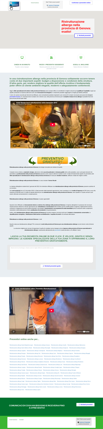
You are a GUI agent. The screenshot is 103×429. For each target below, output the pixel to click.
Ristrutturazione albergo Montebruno (53, 359)
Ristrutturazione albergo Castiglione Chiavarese (37, 361)
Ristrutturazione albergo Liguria (32, 389)
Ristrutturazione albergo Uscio (49, 353)
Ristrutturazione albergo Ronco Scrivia (80, 384)
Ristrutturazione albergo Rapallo (17, 375)
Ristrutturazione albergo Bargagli (82, 353)
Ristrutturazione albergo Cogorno (65, 353)
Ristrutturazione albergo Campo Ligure (19, 384)
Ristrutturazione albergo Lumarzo (35, 359)
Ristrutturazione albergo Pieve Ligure (66, 381)
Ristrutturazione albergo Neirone (17, 361)
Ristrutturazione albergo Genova (51, 370)
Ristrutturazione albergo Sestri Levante (37, 386)
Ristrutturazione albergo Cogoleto (18, 350)
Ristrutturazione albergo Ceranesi (72, 375)
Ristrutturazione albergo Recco (83, 381)
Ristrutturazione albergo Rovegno (18, 353)
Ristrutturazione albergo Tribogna (71, 367)
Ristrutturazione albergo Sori (33, 353)
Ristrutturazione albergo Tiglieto (33, 381)
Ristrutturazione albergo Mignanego (72, 364)
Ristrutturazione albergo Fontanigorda (36, 350)
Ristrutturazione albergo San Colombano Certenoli (41, 384)
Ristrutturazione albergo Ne (52, 372)
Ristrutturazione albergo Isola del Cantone (53, 375)
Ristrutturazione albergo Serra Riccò (52, 356)
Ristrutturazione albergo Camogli (62, 384)
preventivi (57, 230)
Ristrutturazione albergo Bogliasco (54, 350)
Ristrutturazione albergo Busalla (34, 367)
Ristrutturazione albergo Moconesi (34, 356)
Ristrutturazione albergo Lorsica (55, 386)
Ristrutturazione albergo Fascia (57, 361)
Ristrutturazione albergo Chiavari (34, 370)
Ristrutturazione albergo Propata (17, 356)
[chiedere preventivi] (53, 161)
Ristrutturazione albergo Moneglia (68, 370)
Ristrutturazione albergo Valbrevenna (76, 345)
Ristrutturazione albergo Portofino (72, 350)
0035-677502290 (54, 5)
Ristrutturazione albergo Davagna (77, 347)
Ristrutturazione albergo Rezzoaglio (41, 347)
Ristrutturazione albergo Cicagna (34, 378)
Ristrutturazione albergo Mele (49, 381)
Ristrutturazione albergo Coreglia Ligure (52, 367)
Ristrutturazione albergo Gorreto (34, 375)
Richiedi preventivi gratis (53, 266)
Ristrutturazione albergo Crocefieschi (72, 359)
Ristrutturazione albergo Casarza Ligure (19, 372)
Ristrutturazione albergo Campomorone (37, 364)
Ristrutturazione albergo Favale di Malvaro (71, 372)
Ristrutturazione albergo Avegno (37, 372)
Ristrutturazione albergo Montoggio (18, 386)
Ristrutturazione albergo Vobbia (69, 378)
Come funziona (35, 2)
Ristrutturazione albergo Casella (58, 345)
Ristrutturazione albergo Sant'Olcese (18, 364)
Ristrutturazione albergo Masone (17, 378)
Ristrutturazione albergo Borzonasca (72, 386)
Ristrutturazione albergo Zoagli (17, 381)
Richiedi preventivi (85, 35)
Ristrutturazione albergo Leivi (55, 364)
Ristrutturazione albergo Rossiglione (71, 356)
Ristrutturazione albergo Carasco (42, 345)
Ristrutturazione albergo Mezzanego (52, 378)
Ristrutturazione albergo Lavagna (18, 367)
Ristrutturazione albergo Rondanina (74, 361)
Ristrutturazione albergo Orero (17, 389)
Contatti (21, 419)
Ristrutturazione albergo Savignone (59, 347)
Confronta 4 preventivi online (81, 2)
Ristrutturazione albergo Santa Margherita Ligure (21, 345)
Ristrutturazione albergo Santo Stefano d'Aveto (21, 347)
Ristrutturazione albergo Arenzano (18, 359)
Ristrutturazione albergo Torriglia (17, 370)
